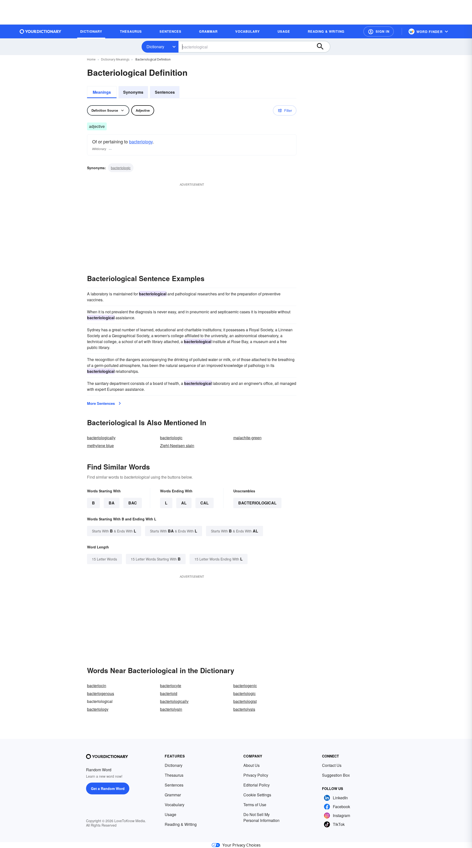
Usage (170, 814)
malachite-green (247, 437)
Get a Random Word (108, 788)
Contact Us (331, 765)
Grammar (173, 795)
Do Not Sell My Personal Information (261, 817)
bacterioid (168, 693)
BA (112, 503)
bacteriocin (96, 685)
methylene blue (100, 445)
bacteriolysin (171, 709)
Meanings (102, 92)
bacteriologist (245, 701)
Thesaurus (174, 775)
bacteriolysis (244, 709)
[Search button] (322, 46)
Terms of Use (254, 804)
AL (184, 503)
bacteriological (257, 503)
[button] (378, 31)
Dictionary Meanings (115, 59)
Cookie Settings (257, 795)
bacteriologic (121, 167)
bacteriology (141, 141)
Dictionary (155, 46)
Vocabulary (174, 804)
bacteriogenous (100, 693)
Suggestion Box (336, 775)
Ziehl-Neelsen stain (177, 445)
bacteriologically (101, 437)
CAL (204, 503)
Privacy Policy (255, 775)
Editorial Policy (256, 785)
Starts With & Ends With (114, 531)
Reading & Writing (181, 824)
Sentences (165, 92)
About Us (251, 765)
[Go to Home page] (40, 31)
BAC (132, 503)
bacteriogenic (245, 685)
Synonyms (133, 92)
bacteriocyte (170, 685)
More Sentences (101, 403)
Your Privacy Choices (241, 845)
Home (91, 59)
